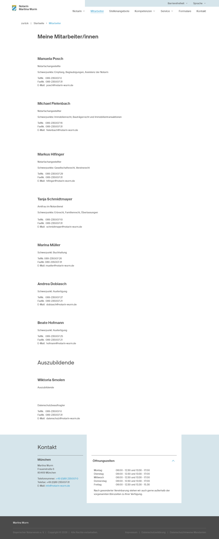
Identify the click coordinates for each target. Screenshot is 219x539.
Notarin (77, 11)
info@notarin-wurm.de (58, 485)
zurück (26, 23)
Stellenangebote (119, 11)
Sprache (197, 3)
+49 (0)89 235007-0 (67, 478)
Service (165, 11)
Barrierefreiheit (176, 3)
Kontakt (201, 11)
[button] (134, 460)
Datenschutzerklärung (154, 532)
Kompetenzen (143, 11)
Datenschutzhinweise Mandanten (188, 532)
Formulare (185, 11)
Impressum (131, 532)
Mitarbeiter (97, 11)
